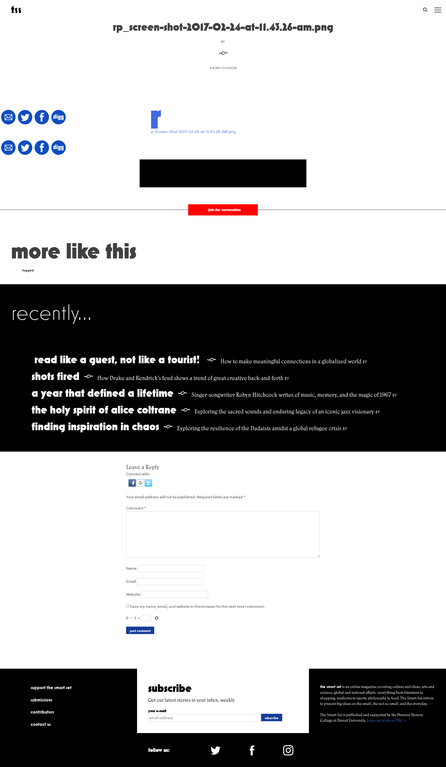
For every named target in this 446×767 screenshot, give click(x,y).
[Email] (8, 117)
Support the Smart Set (51, 687)
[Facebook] (41, 117)
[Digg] (58, 117)
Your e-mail (157, 711)
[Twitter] (25, 117)
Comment (136, 508)
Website (133, 594)
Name (131, 568)
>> (430, 703)
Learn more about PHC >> (387, 720)
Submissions (41, 700)
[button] (132, 485)
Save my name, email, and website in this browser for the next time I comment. (197, 606)
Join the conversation (223, 210)
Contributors (42, 712)
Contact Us (41, 724)
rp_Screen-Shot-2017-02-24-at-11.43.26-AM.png (193, 131)
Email (131, 581)
